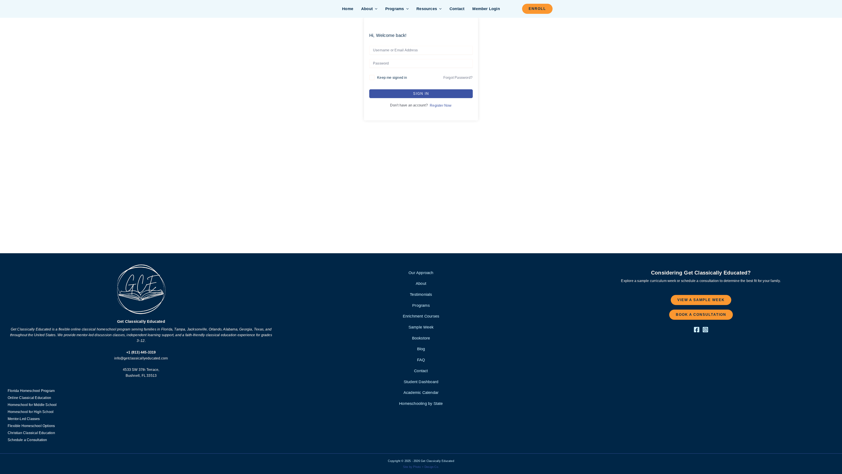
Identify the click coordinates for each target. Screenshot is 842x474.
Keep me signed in (392, 77)
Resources (426, 9)
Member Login (486, 9)
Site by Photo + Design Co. (421, 467)
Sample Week (421, 327)
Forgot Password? (458, 77)
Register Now (440, 105)
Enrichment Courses (421, 316)
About (367, 9)
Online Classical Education (29, 398)
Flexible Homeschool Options (31, 426)
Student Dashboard (421, 382)
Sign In (421, 93)
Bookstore (421, 338)
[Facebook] (697, 330)
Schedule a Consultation (27, 440)
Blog (421, 349)
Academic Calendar (421, 392)
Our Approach (421, 273)
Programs (394, 9)
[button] (375, 9)
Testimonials (421, 294)
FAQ (421, 360)
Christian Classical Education (31, 433)
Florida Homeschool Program (31, 391)
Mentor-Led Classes (24, 419)
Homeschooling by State (421, 403)
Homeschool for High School (31, 412)
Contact (457, 9)
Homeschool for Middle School (32, 405)
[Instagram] (705, 330)
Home (347, 9)
